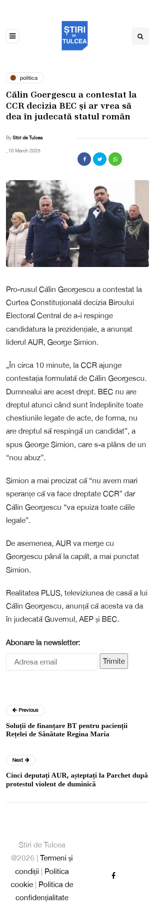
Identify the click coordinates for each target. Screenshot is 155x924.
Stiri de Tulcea (28, 137)
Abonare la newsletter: (43, 642)
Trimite (114, 661)
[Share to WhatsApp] (115, 159)
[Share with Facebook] (84, 159)
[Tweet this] (100, 159)
